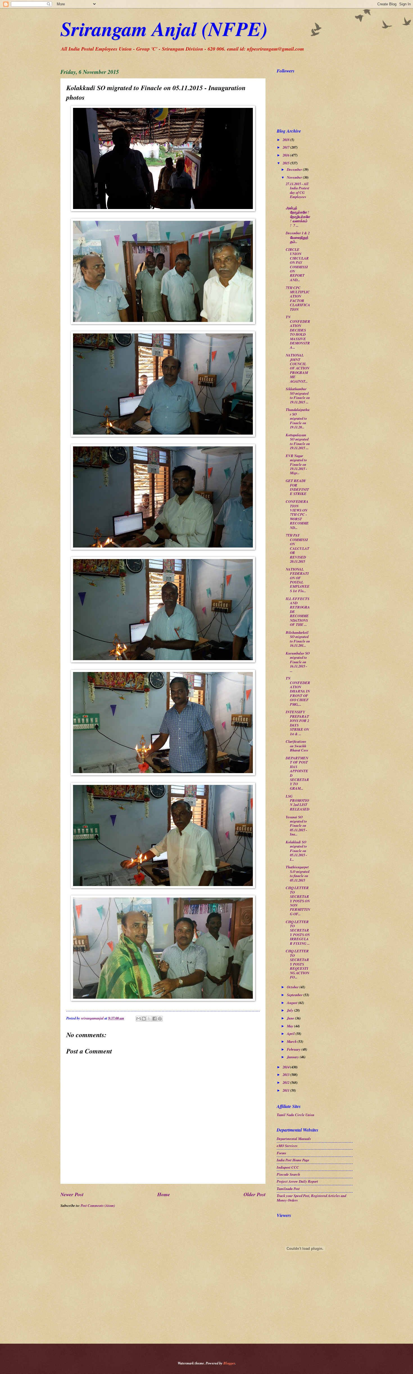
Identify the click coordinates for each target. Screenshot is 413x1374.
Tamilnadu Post (288, 1188)
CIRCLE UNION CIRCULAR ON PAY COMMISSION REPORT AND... (297, 264)
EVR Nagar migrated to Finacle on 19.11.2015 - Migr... (296, 464)
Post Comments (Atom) (98, 1205)
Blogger (229, 1363)
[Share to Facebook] (154, 1018)
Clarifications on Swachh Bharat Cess (297, 746)
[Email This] (138, 1018)
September (295, 994)
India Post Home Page (293, 1159)
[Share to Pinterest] (160, 1018)
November (295, 177)
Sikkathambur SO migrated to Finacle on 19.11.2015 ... (298, 395)
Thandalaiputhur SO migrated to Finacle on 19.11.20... (298, 418)
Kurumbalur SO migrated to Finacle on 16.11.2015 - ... (298, 662)
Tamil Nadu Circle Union (295, 1114)
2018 (286, 139)
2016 (286, 155)
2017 (286, 147)
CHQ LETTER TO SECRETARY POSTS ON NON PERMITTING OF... (298, 900)
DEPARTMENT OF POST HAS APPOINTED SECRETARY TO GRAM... (297, 773)
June (291, 1018)
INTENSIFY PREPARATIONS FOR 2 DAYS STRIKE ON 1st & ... (297, 722)
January (293, 1056)
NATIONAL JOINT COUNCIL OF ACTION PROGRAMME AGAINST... (297, 368)
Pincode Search (288, 1174)
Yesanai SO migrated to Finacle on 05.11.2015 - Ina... (296, 825)
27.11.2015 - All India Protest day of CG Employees (297, 190)
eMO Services (287, 1145)
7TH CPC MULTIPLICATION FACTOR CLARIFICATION (298, 298)
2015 (286, 162)
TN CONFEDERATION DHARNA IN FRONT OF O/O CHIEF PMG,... (298, 691)
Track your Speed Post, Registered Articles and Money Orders (311, 1197)
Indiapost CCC (288, 1167)
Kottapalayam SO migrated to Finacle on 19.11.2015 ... (298, 441)
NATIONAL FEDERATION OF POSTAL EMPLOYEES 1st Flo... (298, 580)
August (292, 1002)
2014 (286, 1066)
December (295, 169)
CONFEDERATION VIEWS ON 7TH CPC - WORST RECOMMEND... (297, 514)
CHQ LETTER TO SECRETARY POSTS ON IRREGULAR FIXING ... (298, 932)
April (291, 1033)
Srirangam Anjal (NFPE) (163, 28)
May (290, 1025)
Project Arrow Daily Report (297, 1181)
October (293, 986)
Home (163, 1194)
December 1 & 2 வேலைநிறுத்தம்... (298, 237)
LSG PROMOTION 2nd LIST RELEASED (297, 803)
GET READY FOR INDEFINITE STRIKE (297, 487)
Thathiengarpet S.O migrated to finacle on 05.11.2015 (297, 873)
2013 (286, 1074)
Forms (281, 1152)
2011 (286, 1090)
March (292, 1041)
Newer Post (71, 1194)
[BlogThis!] (144, 1018)
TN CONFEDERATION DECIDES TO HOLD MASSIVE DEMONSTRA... (298, 332)
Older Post (255, 1194)
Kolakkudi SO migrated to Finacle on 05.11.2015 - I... (296, 850)
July (290, 1010)
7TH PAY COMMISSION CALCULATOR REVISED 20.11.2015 (297, 548)
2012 (286, 1082)
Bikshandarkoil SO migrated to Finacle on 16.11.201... (298, 639)
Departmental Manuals (294, 1138)
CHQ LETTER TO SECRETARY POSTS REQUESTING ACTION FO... (297, 964)
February (294, 1049)
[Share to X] (149, 1018)
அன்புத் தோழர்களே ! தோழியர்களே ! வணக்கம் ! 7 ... (298, 216)
